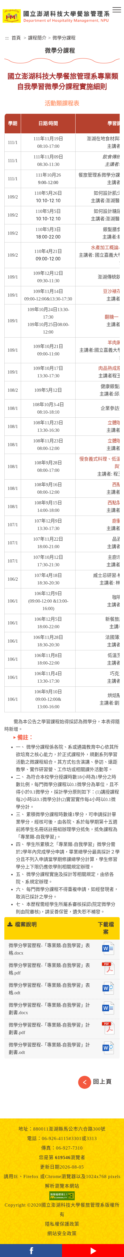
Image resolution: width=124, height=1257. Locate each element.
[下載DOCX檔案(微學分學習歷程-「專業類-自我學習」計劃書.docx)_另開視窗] (108, 1008)
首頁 (16, 37)
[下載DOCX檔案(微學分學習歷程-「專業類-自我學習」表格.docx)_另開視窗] (108, 948)
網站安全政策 (62, 1233)
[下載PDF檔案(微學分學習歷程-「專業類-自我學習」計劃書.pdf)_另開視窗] (108, 1027)
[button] (116, 10)
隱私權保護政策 (62, 1224)
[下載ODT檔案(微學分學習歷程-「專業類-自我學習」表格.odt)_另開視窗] (108, 988)
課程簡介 (37, 37)
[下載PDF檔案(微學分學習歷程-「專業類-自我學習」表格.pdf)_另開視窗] (108, 968)
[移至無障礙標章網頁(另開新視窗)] (62, 1196)
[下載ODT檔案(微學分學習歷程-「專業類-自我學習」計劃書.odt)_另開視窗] (108, 1047)
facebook (31, 1250)
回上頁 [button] (102, 1081)
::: (7, 37)
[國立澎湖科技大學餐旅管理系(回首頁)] (56, 16)
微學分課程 (64, 37)
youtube (93, 1250)
